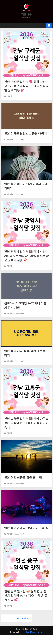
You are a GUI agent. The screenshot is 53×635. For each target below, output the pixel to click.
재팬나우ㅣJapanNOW (16, 139)
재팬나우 (26, 14)
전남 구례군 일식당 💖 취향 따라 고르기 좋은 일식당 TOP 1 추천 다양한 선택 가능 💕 (26, 86)
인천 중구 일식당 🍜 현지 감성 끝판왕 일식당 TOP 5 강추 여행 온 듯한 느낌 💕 (25, 595)
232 (19, 618)
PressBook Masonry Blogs (32, 632)
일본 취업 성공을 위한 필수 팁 (23, 477)
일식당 (9, 96)
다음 (24, 618)
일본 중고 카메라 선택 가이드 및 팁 (26, 527)
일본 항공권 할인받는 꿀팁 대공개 (25, 133)
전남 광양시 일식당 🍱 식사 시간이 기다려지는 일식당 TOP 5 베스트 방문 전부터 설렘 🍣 (26, 256)
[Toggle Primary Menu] (49, 25)
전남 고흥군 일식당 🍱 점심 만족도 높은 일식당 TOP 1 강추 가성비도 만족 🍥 (26, 423)
